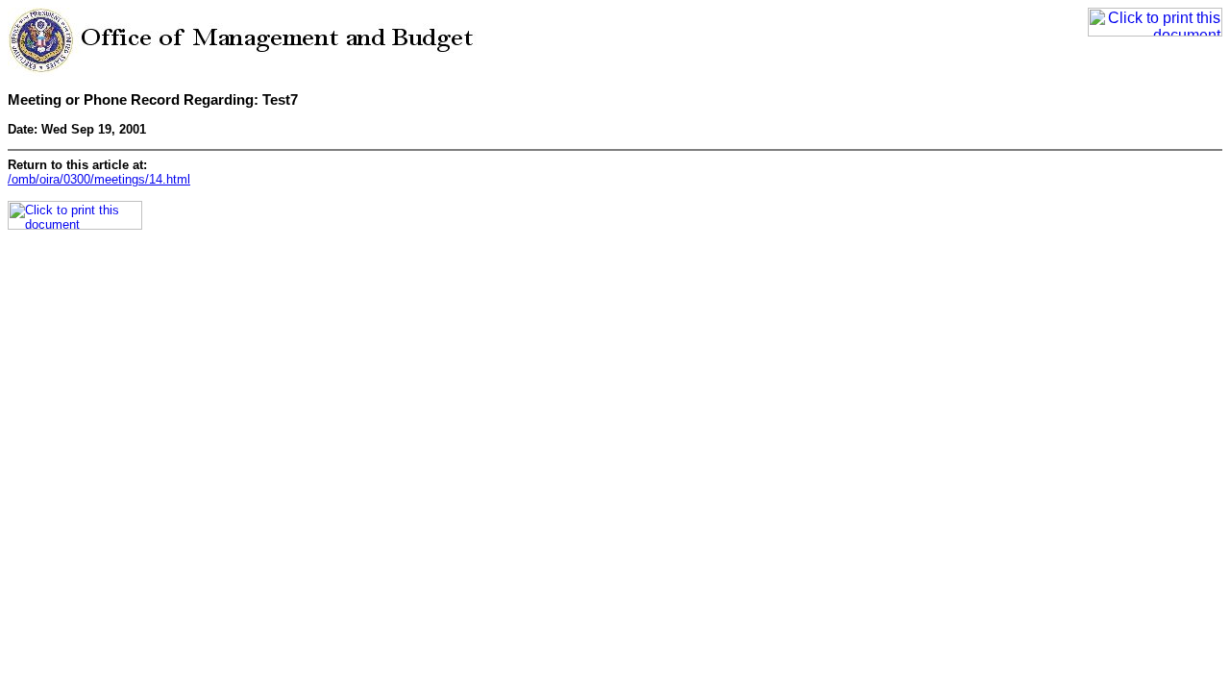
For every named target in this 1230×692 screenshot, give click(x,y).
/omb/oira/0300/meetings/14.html (99, 179)
